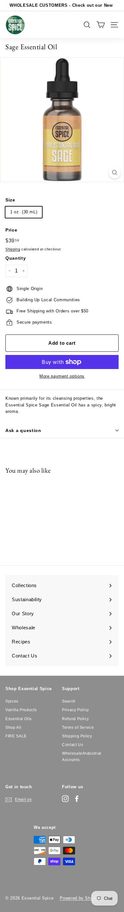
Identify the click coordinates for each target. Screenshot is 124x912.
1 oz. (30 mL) (23, 211)
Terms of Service (78, 727)
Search (69, 701)
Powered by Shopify (80, 898)
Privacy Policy (75, 710)
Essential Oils (18, 719)
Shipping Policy (77, 736)
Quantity (15, 258)
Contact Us (72, 745)
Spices (11, 701)
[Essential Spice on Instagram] (65, 798)
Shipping (12, 249)
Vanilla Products (21, 710)
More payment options (62, 376)
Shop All (13, 727)
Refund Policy (75, 719)
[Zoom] (115, 172)
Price (11, 229)
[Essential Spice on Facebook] (76, 798)
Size (10, 199)
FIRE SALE (16, 736)
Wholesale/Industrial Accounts (81, 756)
